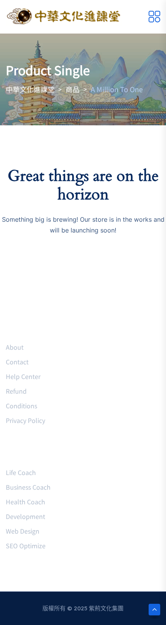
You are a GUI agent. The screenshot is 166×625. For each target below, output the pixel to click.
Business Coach (28, 487)
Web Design (22, 531)
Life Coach (21, 472)
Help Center (23, 376)
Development (25, 516)
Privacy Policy (25, 420)
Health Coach (25, 501)
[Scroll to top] (154, 609)
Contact (17, 361)
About (15, 347)
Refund (16, 391)
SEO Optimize (26, 545)
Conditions (21, 405)
